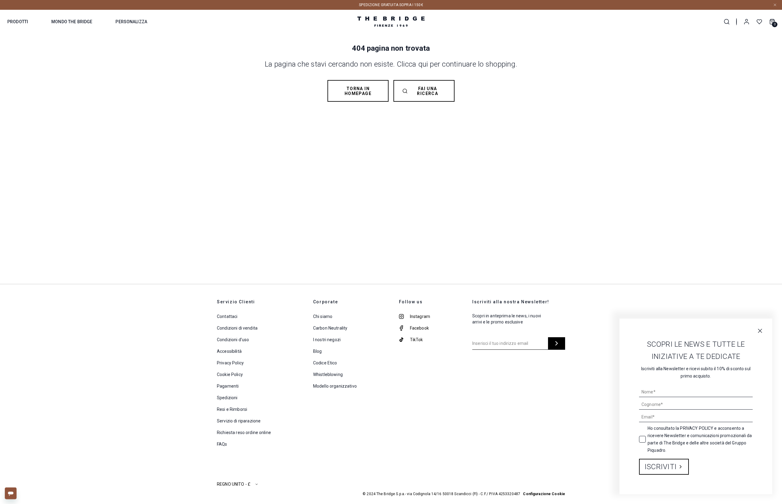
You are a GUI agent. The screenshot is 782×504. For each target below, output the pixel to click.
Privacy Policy (696, 428)
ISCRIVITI (661, 466)
